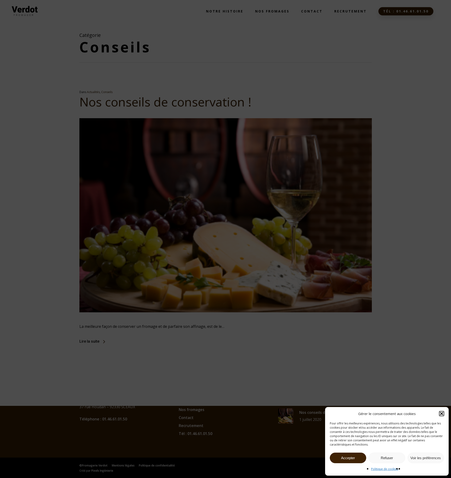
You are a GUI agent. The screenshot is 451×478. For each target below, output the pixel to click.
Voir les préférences (425, 458)
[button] (441, 413)
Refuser (387, 458)
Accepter (348, 458)
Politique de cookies (384, 469)
